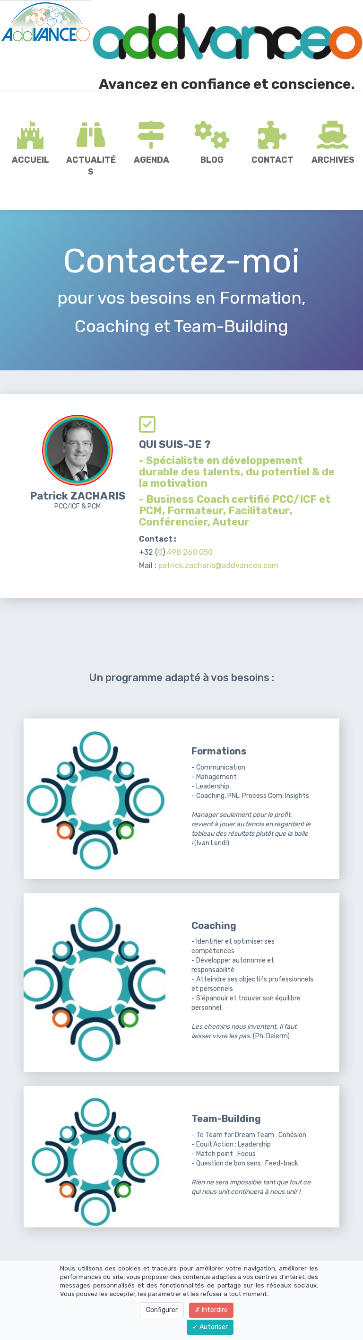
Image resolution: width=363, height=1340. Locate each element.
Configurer (162, 1310)
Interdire (214, 1310)
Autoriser (213, 1327)
